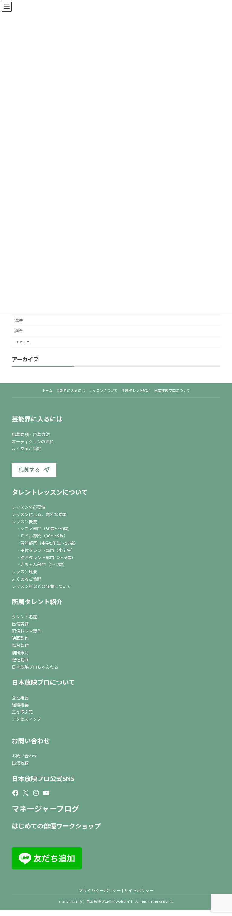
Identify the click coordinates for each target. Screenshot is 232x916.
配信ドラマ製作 (26, 631)
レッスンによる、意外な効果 (39, 514)
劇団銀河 (20, 652)
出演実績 (20, 623)
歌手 (19, 320)
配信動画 (20, 659)
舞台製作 (20, 645)
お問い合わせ (31, 741)
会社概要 (20, 697)
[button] (34, 470)
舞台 (19, 331)
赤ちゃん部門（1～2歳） (43, 564)
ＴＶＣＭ (22, 342)
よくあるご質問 (26, 448)
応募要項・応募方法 (31, 434)
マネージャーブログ (45, 808)
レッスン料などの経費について (41, 586)
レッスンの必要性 (29, 507)
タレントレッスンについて (50, 492)
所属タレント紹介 (37, 601)
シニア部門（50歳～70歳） (46, 528)
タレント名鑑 (24, 616)
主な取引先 (22, 711)
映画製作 (20, 638)
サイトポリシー (139, 890)
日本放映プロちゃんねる (35, 667)
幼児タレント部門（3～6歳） (48, 557)
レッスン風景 (24, 571)
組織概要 (20, 704)
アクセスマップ (26, 719)
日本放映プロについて (43, 682)
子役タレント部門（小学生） (47, 550)
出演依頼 (20, 763)
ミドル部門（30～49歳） (44, 535)
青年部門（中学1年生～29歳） (49, 543)
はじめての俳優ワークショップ (56, 826)
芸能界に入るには (37, 419)
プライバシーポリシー (100, 890)
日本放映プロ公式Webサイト (110, 901)
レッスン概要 (24, 521)
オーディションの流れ (33, 441)
